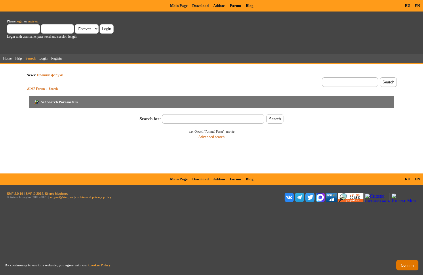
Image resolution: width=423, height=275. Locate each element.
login (19, 21)
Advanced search (211, 137)
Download (200, 5)
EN (417, 5)
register (33, 21)
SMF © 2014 (34, 193)
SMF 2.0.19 (15, 193)
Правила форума (50, 75)
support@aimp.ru (61, 197)
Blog (250, 5)
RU (407, 5)
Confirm (407, 265)
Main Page (179, 5)
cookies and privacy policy (93, 197)
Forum (235, 5)
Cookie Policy (99, 265)
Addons (219, 5)
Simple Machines (56, 193)
